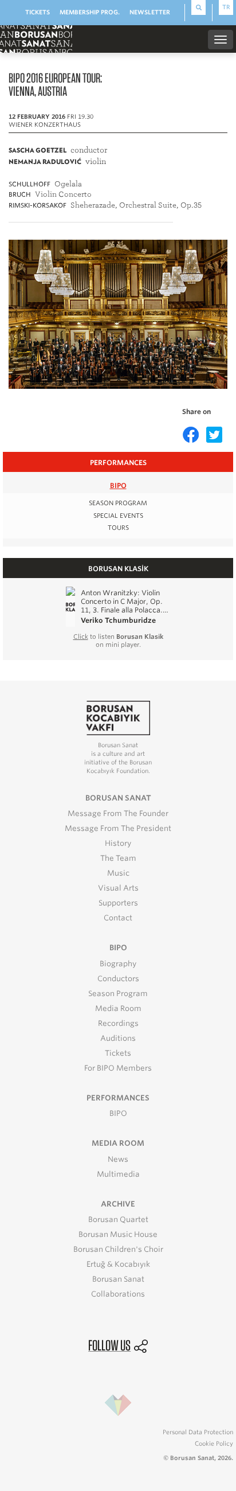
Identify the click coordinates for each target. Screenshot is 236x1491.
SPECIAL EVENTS (118, 516)
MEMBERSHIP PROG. (90, 12)
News (118, 1159)
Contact (118, 918)
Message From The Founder (118, 813)
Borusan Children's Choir (118, 1249)
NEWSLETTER (149, 12)
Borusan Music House (118, 1234)
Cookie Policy (214, 1443)
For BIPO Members (118, 1068)
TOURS (118, 528)
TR (226, 6)
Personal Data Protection (198, 1431)
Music (118, 873)
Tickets (118, 1053)
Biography (118, 963)
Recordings (118, 1023)
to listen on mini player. (118, 641)
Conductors (118, 978)
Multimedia (118, 1174)
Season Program (118, 993)
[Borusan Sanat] (36, 38)
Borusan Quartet (118, 1219)
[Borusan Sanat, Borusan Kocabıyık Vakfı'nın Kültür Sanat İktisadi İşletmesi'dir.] (118, 717)
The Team (118, 858)
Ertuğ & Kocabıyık (118, 1264)
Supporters (118, 903)
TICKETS (37, 12)
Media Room (118, 1008)
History (118, 843)
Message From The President (118, 828)
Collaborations (118, 1294)
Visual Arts (118, 888)
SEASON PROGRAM (118, 503)
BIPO (118, 485)
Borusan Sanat (118, 1279)
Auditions (118, 1038)
